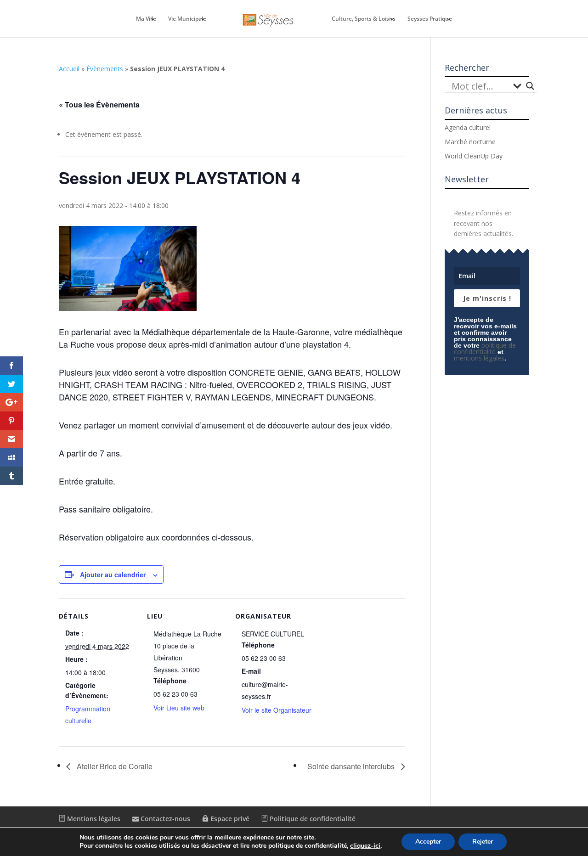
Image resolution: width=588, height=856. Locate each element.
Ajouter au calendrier (113, 574)
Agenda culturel (468, 127)
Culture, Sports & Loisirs (364, 19)
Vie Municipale (187, 19)
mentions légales (479, 358)
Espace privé (229, 818)
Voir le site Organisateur (276, 710)
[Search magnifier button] (530, 85)
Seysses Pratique (429, 19)
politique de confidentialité (485, 348)
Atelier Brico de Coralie (114, 766)
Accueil (69, 68)
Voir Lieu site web (178, 707)
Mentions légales (92, 818)
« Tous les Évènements (99, 104)
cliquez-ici (365, 846)
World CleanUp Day (474, 156)
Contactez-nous (164, 818)
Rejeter (482, 841)
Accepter (428, 841)
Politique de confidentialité (312, 818)
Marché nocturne (470, 141)
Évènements (104, 68)
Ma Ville (146, 19)
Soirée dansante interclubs (351, 766)
